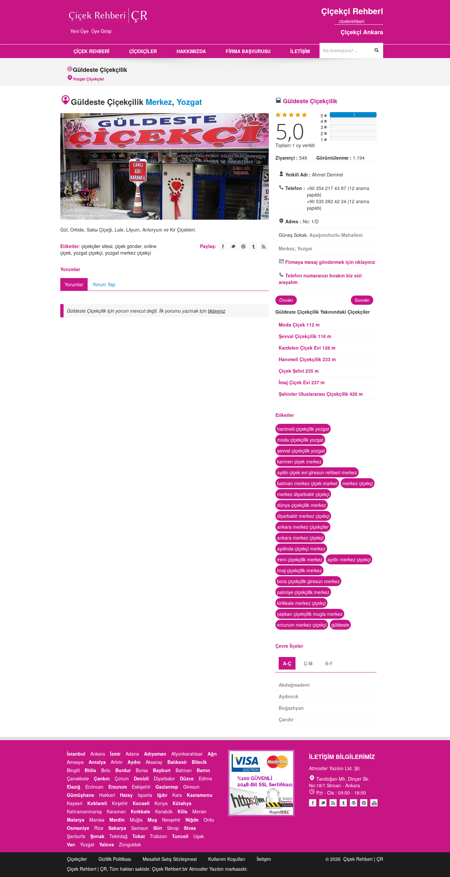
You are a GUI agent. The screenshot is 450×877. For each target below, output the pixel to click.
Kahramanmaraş (84, 811)
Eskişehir (141, 786)
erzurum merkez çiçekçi (301, 624)
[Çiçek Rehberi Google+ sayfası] (375, 21)
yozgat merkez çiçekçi (128, 252)
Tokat (138, 836)
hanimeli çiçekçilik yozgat (303, 428)
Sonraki (276, 167)
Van (71, 844)
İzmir (115, 753)
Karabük (164, 811)
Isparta (145, 795)
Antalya (97, 762)
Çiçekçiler (77, 859)
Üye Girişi (101, 31)
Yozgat (189, 101)
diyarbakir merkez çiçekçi (303, 516)
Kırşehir (120, 803)
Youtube (353, 802)
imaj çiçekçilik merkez (299, 570)
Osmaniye (78, 828)
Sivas (190, 828)
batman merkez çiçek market (307, 483)
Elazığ (73, 786)
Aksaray (154, 762)
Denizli (141, 778)
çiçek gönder (128, 246)
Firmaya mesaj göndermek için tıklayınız (329, 262)
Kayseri (74, 803)
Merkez (159, 101)
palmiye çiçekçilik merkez (303, 592)
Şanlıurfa (76, 836)
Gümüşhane (80, 795)
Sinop (173, 828)
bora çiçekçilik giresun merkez (308, 581)
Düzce (187, 778)
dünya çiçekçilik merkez (301, 505)
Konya (161, 803)
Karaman (116, 811)
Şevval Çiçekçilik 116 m (305, 336)
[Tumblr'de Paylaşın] (253, 246)
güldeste (340, 624)
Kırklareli (97, 803)
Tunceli (180, 836)
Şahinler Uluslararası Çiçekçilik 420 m (321, 394)
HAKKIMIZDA (191, 51)
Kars (177, 795)
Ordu (209, 819)
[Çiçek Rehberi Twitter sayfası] (369, 21)
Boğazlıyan (291, 708)
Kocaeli (141, 803)
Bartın (203, 770)
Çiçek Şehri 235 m (299, 370)
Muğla (136, 819)
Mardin (117, 819)
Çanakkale (78, 778)
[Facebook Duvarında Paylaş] (222, 246)
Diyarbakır (164, 778)
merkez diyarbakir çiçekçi (303, 494)
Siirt (157, 828)
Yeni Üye (79, 31)
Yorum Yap (104, 284)
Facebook (312, 802)
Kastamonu (199, 795)
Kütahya (182, 803)
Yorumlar (74, 284)
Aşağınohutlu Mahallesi (336, 235)
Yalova (106, 844)
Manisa (96, 819)
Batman (184, 770)
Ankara (97, 753)
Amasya (75, 762)
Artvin (117, 762)
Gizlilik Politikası (114, 859)
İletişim (264, 859)
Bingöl (73, 770)
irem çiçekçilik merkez (300, 559)
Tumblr (343, 802)
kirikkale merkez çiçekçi (301, 603)
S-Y (328, 663)
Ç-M (308, 663)
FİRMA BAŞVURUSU (248, 51)
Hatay (126, 795)
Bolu (105, 770)
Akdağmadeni (294, 684)
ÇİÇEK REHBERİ (91, 51)
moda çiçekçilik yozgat (300, 439)
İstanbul (76, 753)
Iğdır (162, 795)
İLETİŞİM (300, 51)
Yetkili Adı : (298, 174)
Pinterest (363, 802)
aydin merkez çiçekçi (349, 559)
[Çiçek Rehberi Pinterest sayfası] (381, 21)
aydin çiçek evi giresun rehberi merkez (317, 472)
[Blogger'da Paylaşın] (263, 246)
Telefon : (295, 188)
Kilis (182, 811)
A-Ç (287, 663)
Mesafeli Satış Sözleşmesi (170, 859)
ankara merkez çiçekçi (300, 537)
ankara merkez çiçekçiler (303, 526)
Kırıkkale (140, 811)
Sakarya (117, 828)
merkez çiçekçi (357, 483)
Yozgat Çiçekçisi (88, 79)
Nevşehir (171, 819)
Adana (132, 753)
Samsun (139, 828)
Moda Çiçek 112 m (299, 324)
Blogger (333, 802)
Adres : (293, 221)
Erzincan (94, 786)
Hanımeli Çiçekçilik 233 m (307, 359)
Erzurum (117, 786)
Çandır (286, 719)
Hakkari (107, 795)
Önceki (53, 167)
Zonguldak (130, 844)
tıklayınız (216, 310)
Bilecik (199, 762)
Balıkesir (177, 762)
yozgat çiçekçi (87, 252)
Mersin (199, 811)
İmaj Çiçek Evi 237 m (301, 382)
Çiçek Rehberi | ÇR (363, 859)
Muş (152, 819)
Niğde (192, 819)
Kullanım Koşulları (226, 859)
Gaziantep (166, 786)
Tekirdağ (118, 836)
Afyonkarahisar (187, 753)
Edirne (205, 778)
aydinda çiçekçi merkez (301, 548)
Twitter (233, 246)
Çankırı (102, 778)
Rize (98, 828)
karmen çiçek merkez (299, 461)
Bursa (142, 770)
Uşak (198, 836)
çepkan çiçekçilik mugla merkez (310, 614)
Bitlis (90, 770)
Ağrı (212, 753)
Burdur (123, 770)
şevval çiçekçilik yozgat (301, 450)
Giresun (191, 786)
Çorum (122, 778)
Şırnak (97, 836)
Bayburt (162, 770)
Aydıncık (288, 696)
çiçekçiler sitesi (96, 246)
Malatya (75, 819)
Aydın (134, 762)
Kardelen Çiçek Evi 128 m (307, 347)
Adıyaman (155, 753)
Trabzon (158, 836)
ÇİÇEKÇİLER (143, 51)
